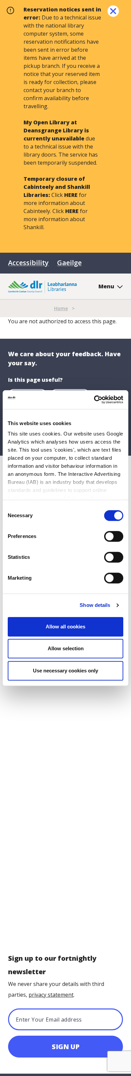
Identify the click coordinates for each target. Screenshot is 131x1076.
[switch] (113, 536)
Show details (95, 605)
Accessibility (28, 262)
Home (61, 308)
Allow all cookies (65, 626)
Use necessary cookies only (65, 670)
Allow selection (66, 648)
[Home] (42, 286)
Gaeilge (69, 262)
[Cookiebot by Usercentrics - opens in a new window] (94, 399)
